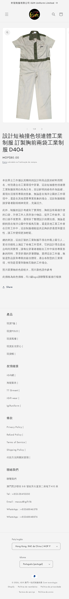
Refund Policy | (15, 434)
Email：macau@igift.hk (19, 501)
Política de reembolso (28, 586)
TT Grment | (13, 390)
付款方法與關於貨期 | (18, 457)
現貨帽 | (11, 353)
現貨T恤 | (12, 323)
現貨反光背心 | (15, 346)
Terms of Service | (16, 442)
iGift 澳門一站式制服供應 (31, 582)
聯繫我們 (11, 478)
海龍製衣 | (12, 382)
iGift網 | (11, 375)
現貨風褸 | (12, 338)
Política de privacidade (51, 586)
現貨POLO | (13, 331)
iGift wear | (13, 398)
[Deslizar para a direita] (42, 129)
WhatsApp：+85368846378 (22, 509)
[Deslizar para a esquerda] (27, 129)
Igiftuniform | (14, 405)
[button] (6, 14)
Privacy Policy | (15, 427)
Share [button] (9, 287)
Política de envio (45, 592)
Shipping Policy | (16, 449)
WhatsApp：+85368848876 (22, 517)
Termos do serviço (27, 592)
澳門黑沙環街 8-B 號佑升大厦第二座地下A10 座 (32, 486)
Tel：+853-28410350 (18, 494)
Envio (5, 162)
